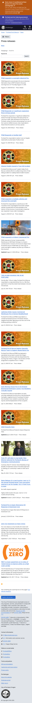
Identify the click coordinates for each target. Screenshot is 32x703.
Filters (7, 37)
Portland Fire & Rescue (12, 32)
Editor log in (4, 683)
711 (2, 614)
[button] (25, 27)
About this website (6, 677)
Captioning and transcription (9, 667)
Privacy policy (5, 670)
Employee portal (5, 680)
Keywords (4, 53)
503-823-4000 (18, 612)
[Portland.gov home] (7, 27)
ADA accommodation (7, 664)
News (22, 32)
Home (3, 32)
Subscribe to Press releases (1, 584)
